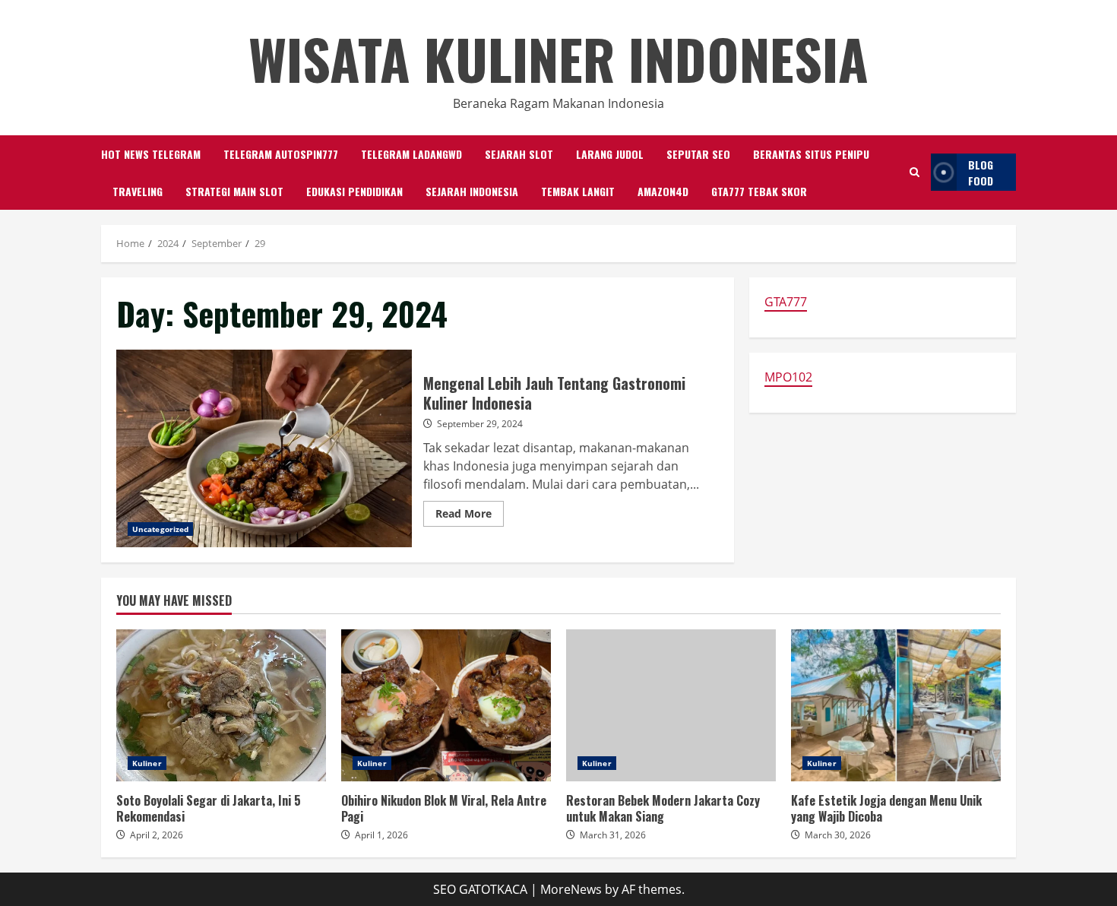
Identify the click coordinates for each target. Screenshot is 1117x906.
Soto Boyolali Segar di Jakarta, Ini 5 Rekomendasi (221, 705)
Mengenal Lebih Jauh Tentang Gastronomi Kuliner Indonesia (264, 448)
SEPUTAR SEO (698, 154)
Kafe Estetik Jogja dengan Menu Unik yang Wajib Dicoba (896, 705)
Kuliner (147, 763)
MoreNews (571, 889)
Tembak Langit (578, 191)
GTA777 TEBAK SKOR (759, 191)
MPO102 (788, 377)
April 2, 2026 (156, 834)
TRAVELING (137, 191)
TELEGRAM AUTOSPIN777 (280, 154)
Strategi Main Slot (234, 191)
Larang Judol (610, 154)
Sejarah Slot (519, 154)
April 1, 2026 (381, 834)
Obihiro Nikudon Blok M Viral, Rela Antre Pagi (446, 705)
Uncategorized (160, 529)
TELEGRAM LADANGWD (411, 154)
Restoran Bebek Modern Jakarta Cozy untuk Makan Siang (671, 705)
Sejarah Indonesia (472, 191)
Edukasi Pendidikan (354, 191)
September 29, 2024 (480, 423)
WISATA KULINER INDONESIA (558, 58)
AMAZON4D (663, 191)
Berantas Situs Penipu (811, 154)
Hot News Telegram (151, 154)
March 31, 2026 (613, 834)
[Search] (914, 172)
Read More (469, 516)
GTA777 (785, 301)
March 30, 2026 (838, 834)
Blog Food (980, 172)
